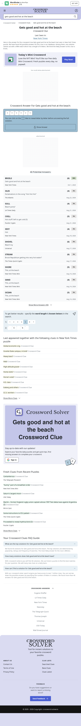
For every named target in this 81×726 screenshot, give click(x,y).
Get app (75, 3)
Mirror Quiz (7, 508)
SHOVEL (8, 241)
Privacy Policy (8, 672)
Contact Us (7, 664)
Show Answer (42, 127)
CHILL (8, 216)
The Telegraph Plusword (12, 480)
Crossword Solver (9, 23)
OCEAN (8, 292)
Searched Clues (48, 664)
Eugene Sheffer (40, 593)
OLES (7, 191)
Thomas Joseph (40, 616)
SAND (7, 279)
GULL (7, 203)
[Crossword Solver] (40, 11)
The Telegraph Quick (40, 611)
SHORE (8, 267)
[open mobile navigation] (4, 10)
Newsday (40, 607)
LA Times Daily (40, 598)
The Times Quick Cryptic (11, 517)
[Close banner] (2, 3)
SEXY (7, 229)
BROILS (8, 178)
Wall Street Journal (40, 630)
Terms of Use (8, 668)
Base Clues (46, 668)
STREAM (9, 254)
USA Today (7, 497)
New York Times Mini (10, 488)
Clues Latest (47, 672)
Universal (40, 621)
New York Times (40, 38)
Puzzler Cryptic (8, 525)
